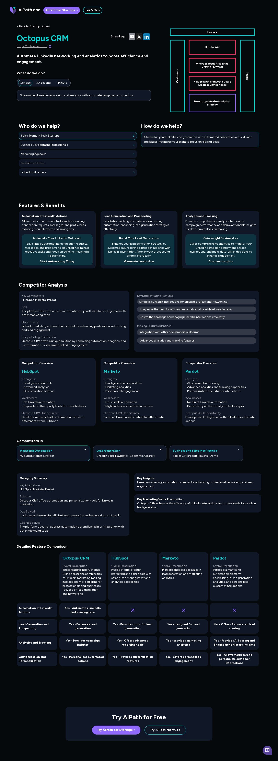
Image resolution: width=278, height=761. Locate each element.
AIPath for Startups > (61, 10)
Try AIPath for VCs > (165, 730)
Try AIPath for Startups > (116, 730)
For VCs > (92, 10)
